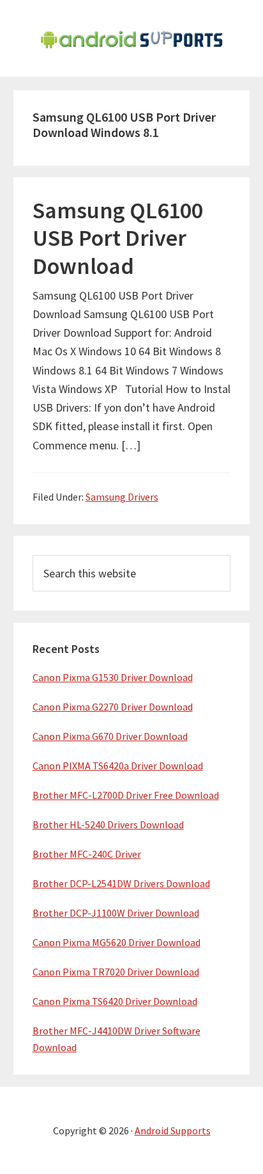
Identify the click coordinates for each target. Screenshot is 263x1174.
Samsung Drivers (122, 496)
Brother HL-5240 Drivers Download (108, 824)
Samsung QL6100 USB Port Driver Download (118, 238)
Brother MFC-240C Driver (87, 854)
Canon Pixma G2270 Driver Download (113, 706)
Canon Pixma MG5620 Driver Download (116, 942)
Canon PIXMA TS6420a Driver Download (118, 765)
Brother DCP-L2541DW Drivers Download (121, 883)
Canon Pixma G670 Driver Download (110, 736)
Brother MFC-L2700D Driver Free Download (126, 795)
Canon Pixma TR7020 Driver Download (116, 971)
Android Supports (173, 1130)
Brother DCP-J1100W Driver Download (116, 912)
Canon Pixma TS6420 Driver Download (115, 1001)
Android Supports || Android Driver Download (131, 38)
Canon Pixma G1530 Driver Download (113, 677)
